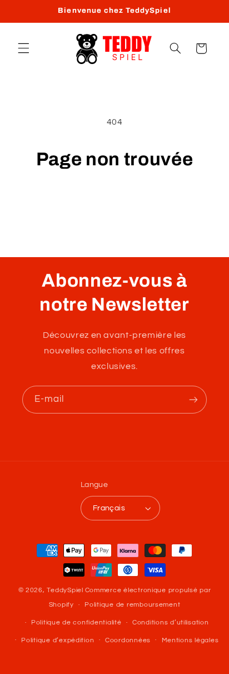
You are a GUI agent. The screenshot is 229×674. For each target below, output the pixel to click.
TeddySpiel (65, 590)
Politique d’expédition (57, 640)
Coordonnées (128, 640)
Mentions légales (190, 640)
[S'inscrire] (193, 399)
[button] (23, 48)
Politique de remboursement (132, 605)
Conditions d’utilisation (170, 622)
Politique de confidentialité (76, 622)
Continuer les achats (114, 202)
